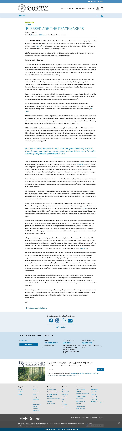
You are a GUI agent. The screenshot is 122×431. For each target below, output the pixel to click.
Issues (34, 389)
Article (28, 24)
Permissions (93, 417)
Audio (34, 402)
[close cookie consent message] (119, 423)
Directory (91, 8)
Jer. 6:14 (80, 164)
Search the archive (52, 392)
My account (94, 389)
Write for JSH (80, 8)
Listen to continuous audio (62, 376)
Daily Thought (51, 403)
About (63, 8)
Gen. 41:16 (84, 248)
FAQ (63, 399)
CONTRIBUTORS (51, 343)
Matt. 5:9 (38, 46)
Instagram (65, 407)
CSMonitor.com (80, 406)
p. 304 (85, 208)
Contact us (65, 394)
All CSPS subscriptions (97, 402)
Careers (64, 402)
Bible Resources (80, 401)
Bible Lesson (80, 398)
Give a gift (94, 397)
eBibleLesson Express (53, 398)
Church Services (81, 396)
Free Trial (93, 394)
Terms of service (75, 417)
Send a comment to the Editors (37, 308)
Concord (49, 401)
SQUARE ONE (87, 343)
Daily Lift (78, 403)
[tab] (24, 387)
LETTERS (66, 343)
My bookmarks (51, 389)
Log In (101, 1)
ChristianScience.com (82, 393)
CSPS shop (94, 399)
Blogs (34, 394)
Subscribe (93, 1)
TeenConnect (36, 392)
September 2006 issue (38, 35)
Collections (36, 399)
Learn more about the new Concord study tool (85, 373)
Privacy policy (85, 417)
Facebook (64, 404)
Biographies (36, 397)
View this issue (28, 344)
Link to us (64, 397)
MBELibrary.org (80, 408)
